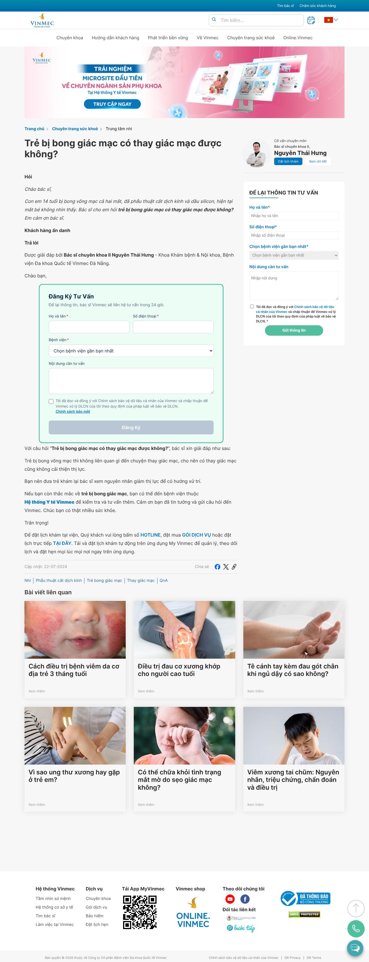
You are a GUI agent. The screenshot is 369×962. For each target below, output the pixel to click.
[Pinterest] (234, 567)
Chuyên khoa (70, 37)
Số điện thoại (146, 316)
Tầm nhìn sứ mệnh (53, 898)
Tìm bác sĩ (285, 5)
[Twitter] (226, 567)
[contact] (356, 928)
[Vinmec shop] (193, 912)
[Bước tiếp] (241, 928)
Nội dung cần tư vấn (67, 363)
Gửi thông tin (294, 330)
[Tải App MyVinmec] (140, 912)
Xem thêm (37, 691)
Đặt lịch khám (288, 161)
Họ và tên (58, 316)
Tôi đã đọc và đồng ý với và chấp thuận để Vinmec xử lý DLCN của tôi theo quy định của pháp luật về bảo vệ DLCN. (296, 314)
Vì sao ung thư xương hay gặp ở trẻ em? (74, 776)
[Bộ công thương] (304, 898)
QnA (164, 580)
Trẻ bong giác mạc (104, 580)
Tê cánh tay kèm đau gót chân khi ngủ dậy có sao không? (292, 670)
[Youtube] (230, 899)
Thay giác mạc (141, 580)
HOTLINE (150, 535)
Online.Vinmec (298, 37)
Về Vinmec (208, 37)
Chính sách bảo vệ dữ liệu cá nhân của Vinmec (243, 957)
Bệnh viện (59, 340)
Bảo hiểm (94, 916)
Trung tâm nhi (119, 128)
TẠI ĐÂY (62, 543)
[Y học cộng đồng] (241, 918)
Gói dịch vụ (96, 907)
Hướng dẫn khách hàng (116, 37)
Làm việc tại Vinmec (55, 924)
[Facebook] (217, 567)
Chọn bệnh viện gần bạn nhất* (278, 246)
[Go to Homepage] (42, 20)
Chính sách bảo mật (73, 412)
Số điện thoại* (263, 227)
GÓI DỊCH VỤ (196, 535)
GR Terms (314, 957)
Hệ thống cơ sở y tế (54, 907)
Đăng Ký (131, 427)
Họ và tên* (259, 207)
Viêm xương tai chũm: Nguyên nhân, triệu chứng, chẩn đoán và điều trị (293, 780)
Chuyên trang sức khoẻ (250, 37)
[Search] (214, 20)
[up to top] (356, 908)
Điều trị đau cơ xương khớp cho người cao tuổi (179, 670)
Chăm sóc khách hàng (318, 5)
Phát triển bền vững (168, 37)
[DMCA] (304, 914)
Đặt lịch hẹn (97, 924)
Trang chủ (34, 128)
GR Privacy (293, 957)
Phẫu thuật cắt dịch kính (59, 580)
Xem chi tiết (318, 161)
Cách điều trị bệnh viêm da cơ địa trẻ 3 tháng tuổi (74, 670)
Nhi (28, 580)
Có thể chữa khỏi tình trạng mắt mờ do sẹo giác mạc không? (179, 780)
